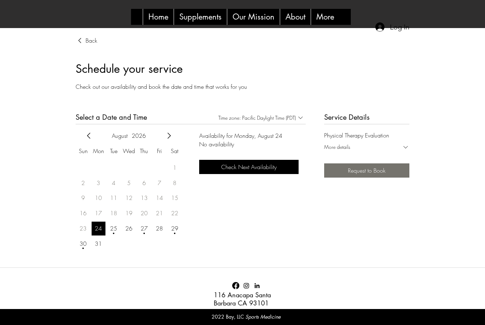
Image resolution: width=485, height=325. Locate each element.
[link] (86, 40)
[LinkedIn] (257, 285)
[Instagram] (246, 285)
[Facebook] (235, 285)
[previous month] (89, 135)
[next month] (169, 135)
